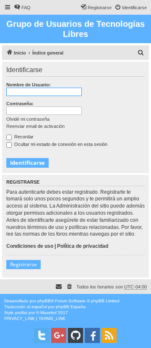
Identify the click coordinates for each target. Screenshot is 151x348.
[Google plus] (58, 335)
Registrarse (23, 264)
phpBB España (71, 306)
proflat (21, 312)
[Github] (75, 335)
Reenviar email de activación (35, 126)
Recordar (23, 136)
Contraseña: (20, 103)
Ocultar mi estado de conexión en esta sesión (60, 144)
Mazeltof (48, 312)
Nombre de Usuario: (28, 84)
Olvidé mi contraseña (27, 119)
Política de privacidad (82, 246)
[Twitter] (41, 335)
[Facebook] (92, 335)
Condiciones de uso (29, 246)
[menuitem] (22, 8)
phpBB (44, 301)
